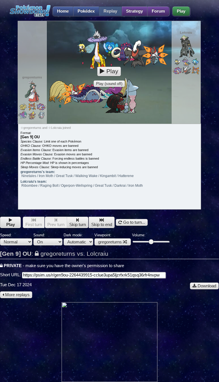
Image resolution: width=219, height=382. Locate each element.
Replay (110, 11)
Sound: (39, 235)
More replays (17, 294)
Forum (158, 11)
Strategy (134, 11)
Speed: (6, 235)
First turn (33, 224)
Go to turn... (133, 222)
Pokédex (86, 11)
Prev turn (55, 224)
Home (63, 11)
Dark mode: (73, 235)
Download (206, 286)
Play (181, 11)
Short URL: (11, 275)
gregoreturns (110, 242)
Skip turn (77, 224)
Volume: (138, 235)
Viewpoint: (108, 238)
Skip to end (101, 224)
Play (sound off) (109, 84)
